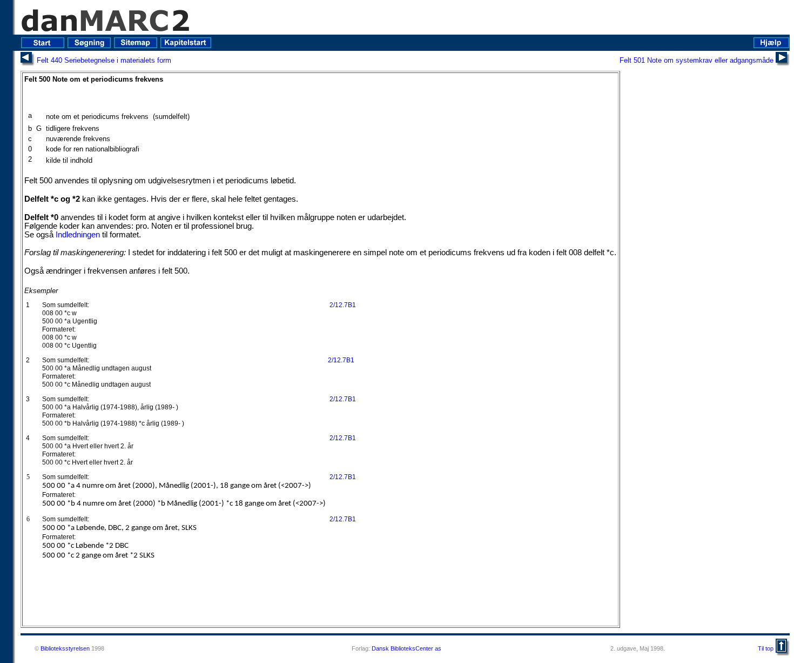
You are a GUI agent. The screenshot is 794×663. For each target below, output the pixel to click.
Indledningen (78, 234)
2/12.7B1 (342, 305)
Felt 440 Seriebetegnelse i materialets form (104, 60)
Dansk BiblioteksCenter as (406, 648)
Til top (765, 648)
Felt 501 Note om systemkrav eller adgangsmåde (696, 60)
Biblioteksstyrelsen (65, 648)
